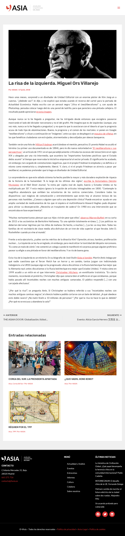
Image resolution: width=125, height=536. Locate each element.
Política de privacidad (66, 529)
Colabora (71, 486)
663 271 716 (7, 477)
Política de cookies (97, 529)
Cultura (70, 482)
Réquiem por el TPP (20, 427)
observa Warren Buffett (92, 217)
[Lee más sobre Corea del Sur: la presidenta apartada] (35, 358)
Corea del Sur (18, 383)
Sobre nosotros (73, 491)
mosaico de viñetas (103, 133)
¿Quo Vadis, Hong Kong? (78, 379)
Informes (71, 477)
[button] (98, 514)
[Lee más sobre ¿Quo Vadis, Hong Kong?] (90, 358)
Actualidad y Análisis (76, 464)
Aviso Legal (83, 529)
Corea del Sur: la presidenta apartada (33, 379)
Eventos (70, 468)
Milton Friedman (44, 144)
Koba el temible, (85, 257)
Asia (10, 383)
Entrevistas (72, 473)
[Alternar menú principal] (119, 8)
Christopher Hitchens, (67, 272)
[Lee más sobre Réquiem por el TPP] (35, 407)
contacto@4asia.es (10, 481)
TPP (14, 431)
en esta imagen (43, 111)
